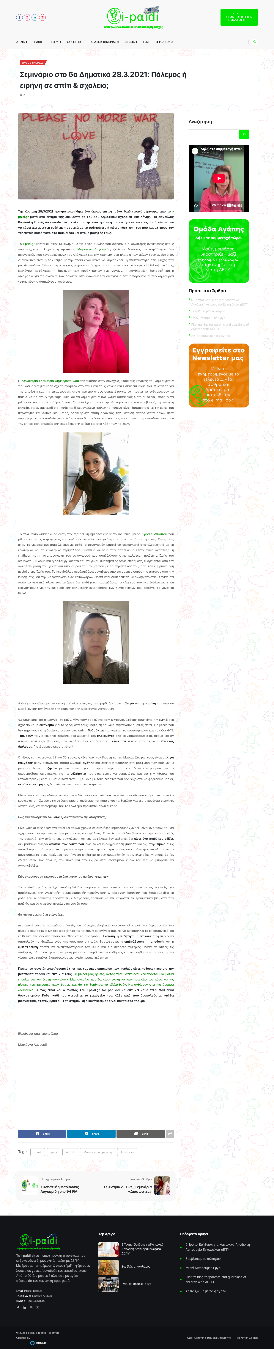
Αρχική (21, 41)
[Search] (244, 134)
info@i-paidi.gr (33, 1290)
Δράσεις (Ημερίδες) (105, 41)
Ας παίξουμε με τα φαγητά (210, 336)
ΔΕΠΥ (54, 41)
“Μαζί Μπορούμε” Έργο (208, 318)
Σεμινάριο (127, 1152)
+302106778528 (42, 1295)
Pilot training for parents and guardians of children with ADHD (220, 327)
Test (146, 41)
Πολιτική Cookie (247, 1337)
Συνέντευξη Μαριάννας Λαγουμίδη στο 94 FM (59, 1189)
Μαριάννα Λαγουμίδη (97, 1152)
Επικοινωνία (164, 41)
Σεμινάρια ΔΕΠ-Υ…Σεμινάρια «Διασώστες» (128, 1189)
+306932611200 (35, 1300)
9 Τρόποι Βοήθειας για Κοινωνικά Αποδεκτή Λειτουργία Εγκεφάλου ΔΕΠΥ (219, 302)
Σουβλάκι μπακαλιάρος (208, 311)
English (131, 41)
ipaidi (54, 1152)
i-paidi (37, 41)
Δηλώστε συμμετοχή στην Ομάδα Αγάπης (239, 17)
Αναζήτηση (200, 121)
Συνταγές (74, 41)
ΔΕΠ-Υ (70, 1152)
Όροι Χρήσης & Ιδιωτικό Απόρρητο (209, 1337)
